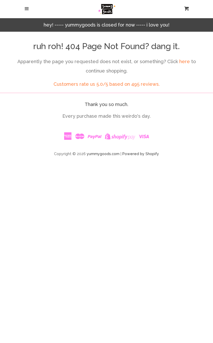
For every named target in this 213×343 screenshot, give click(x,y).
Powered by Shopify (140, 153)
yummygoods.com (103, 153)
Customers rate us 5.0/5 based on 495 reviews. (107, 84)
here (184, 61)
